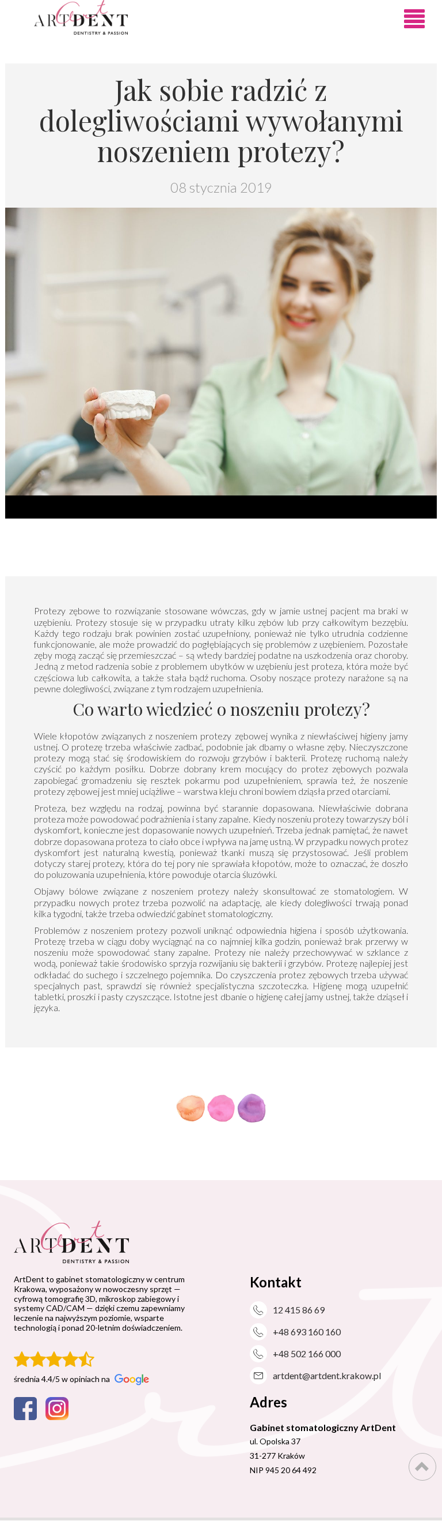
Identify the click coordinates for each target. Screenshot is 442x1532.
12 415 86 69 (299, 1309)
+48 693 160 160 (307, 1331)
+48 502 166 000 (307, 1353)
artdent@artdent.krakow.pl (327, 1375)
